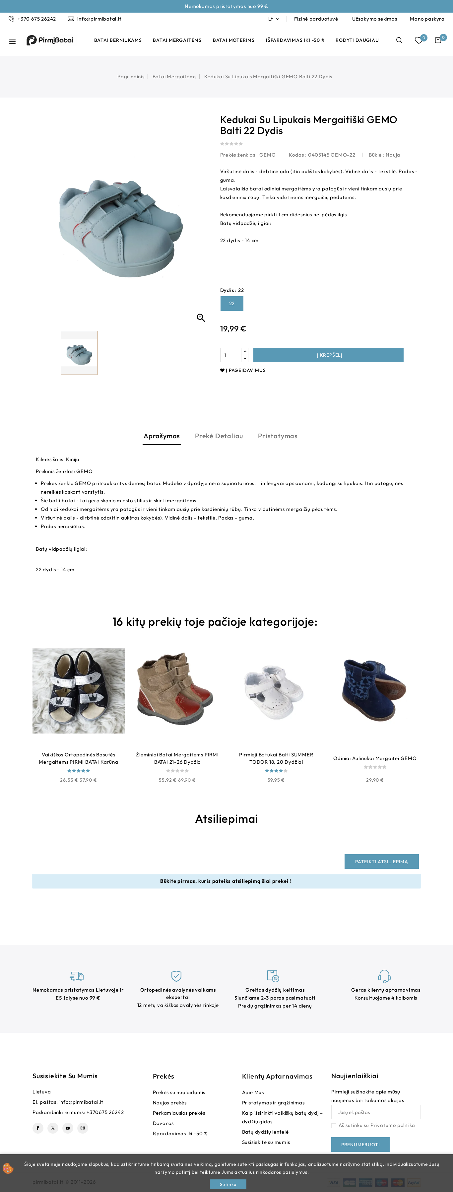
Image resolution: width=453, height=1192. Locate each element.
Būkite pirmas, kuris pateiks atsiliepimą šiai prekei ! (225, 881)
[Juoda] (79, 789)
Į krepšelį (329, 355)
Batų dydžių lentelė (265, 1132)
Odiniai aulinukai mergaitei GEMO (375, 758)
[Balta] (276, 789)
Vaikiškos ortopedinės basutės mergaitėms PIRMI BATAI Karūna (78, 758)
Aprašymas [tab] (162, 436)
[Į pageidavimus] (78, 745)
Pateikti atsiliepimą (381, 862)
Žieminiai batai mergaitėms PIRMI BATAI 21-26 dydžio (177, 758)
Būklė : (377, 155)
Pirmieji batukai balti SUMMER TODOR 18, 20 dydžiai (276, 758)
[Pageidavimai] (419, 40)
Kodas (296, 155)
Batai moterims (234, 40)
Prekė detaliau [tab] (219, 436)
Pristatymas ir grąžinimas (273, 1102)
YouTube (67, 1128)
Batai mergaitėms (177, 40)
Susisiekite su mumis (65, 1076)
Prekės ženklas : (239, 155)
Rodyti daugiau (357, 40)
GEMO (267, 155)
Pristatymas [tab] (278, 436)
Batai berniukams (118, 40)
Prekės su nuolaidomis (179, 1092)
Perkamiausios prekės (179, 1113)
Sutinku (228, 1184)
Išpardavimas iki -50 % (295, 40)
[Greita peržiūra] (62, 745)
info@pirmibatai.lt (81, 1102)
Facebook (37, 1128)
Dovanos (163, 1123)
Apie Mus (253, 1092)
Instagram (82, 1128)
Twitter (52, 1128)
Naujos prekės (170, 1102)
